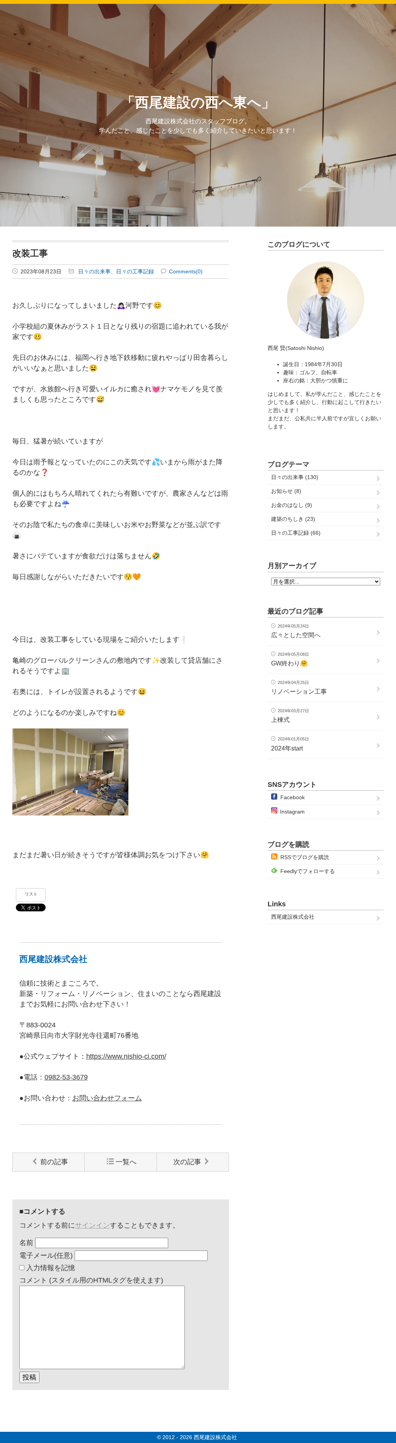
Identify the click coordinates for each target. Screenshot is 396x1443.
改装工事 (30, 253)
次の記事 (187, 1162)
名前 (26, 1243)
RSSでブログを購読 (304, 857)
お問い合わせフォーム (107, 1098)
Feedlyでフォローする (307, 871)
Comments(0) (186, 271)
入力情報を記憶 (50, 1268)
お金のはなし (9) (291, 505)
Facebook (292, 797)
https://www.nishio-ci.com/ (126, 1056)
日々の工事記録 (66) (296, 533)
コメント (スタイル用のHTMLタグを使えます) (91, 1280)
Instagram (292, 811)
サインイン (92, 1225)
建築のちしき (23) (293, 519)
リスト (31, 894)
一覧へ (126, 1162)
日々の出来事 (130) (294, 477)
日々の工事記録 (135, 271)
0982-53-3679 (66, 1077)
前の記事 (54, 1162)
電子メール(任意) (46, 1255)
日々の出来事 (94, 271)
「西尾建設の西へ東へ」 (198, 102)
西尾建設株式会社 (292, 917)
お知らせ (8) (286, 491)
